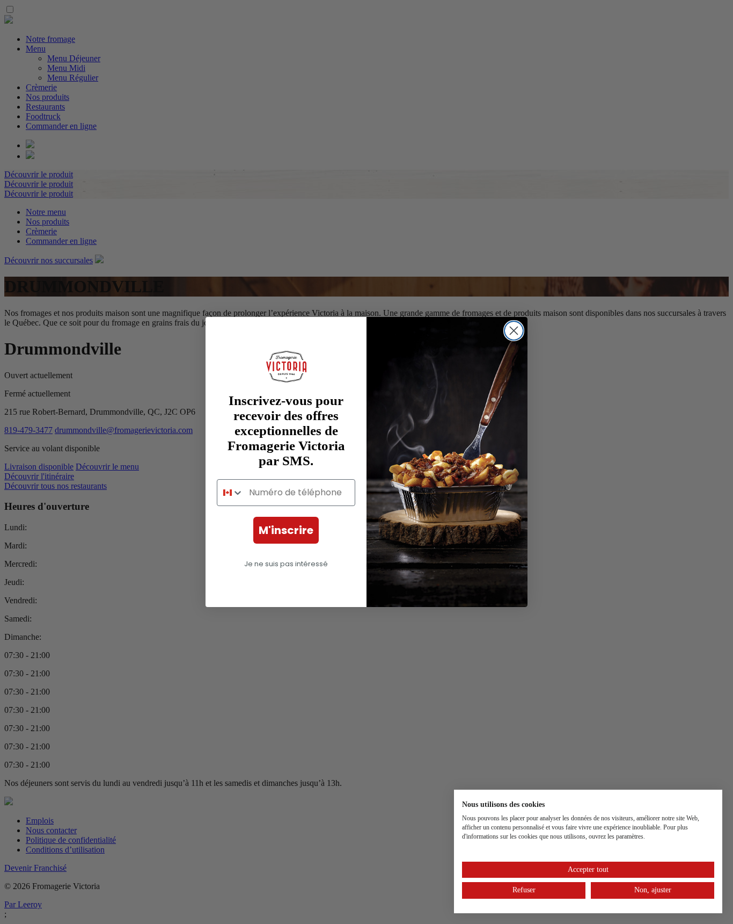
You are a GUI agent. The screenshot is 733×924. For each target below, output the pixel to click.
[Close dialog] (513, 330)
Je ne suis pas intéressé (286, 564)
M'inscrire (286, 530)
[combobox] (230, 493)
